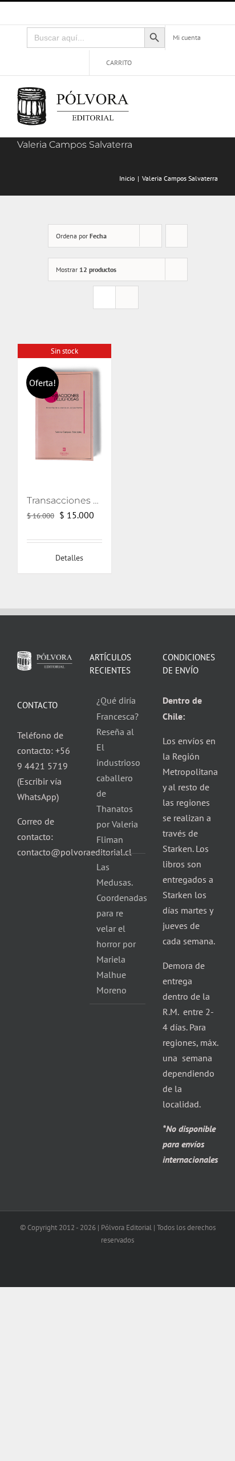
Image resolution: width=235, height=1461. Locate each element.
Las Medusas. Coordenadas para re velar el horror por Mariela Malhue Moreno (117, 928)
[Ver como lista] (127, 297)
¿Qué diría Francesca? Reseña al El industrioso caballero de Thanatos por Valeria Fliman (117, 770)
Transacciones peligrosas (83, 500)
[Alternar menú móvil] (213, 98)
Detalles (69, 558)
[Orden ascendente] (176, 235)
